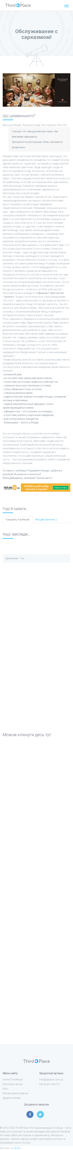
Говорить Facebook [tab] (17, 519)
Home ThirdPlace (13, 1079)
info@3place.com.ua (51, 1079)
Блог (6, 1088)
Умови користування (15, 1093)
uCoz (17, 1148)
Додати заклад (11, 1097)
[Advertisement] (36, 607)
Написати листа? (49, 1084)
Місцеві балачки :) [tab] (46, 519)
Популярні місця (12, 1084)
